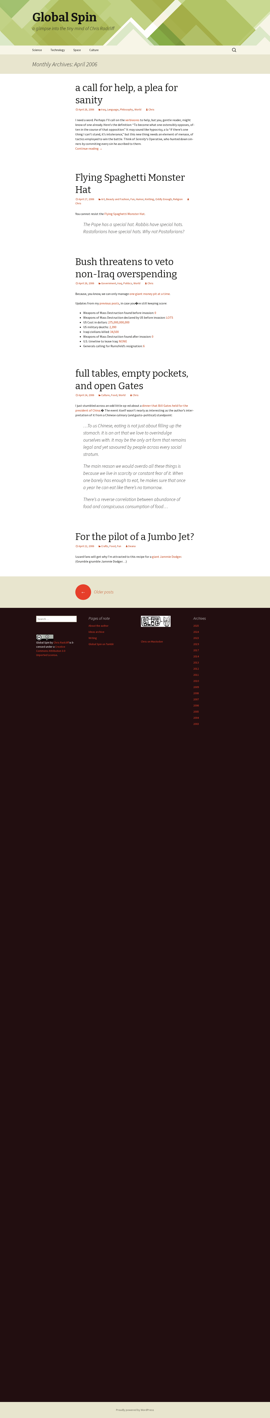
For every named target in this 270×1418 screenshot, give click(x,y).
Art (103, 199)
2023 (196, 638)
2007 (196, 699)
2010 (196, 681)
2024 (196, 632)
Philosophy (126, 109)
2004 (196, 717)
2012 (196, 668)
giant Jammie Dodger (166, 557)
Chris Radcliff (61, 642)
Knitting (149, 199)
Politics (127, 283)
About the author (99, 625)
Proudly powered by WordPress (135, 1410)
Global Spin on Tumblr (101, 644)
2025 (196, 625)
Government (108, 283)
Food (114, 395)
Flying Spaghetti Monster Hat (124, 214)
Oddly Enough (163, 199)
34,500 (114, 332)
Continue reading (88, 148)
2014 (196, 656)
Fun (132, 199)
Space (77, 50)
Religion (178, 199)
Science (37, 50)
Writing (93, 638)
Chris (151, 109)
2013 (196, 662)
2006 (196, 705)
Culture (94, 50)
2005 (196, 711)
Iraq (103, 109)
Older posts (97, 592)
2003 (196, 724)
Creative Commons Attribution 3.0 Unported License (50, 651)
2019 (196, 644)
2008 (196, 693)
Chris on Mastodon (152, 641)
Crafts (104, 546)
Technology (57, 50)
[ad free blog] (156, 621)
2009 (196, 687)
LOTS (169, 317)
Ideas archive (96, 632)
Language (113, 109)
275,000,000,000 (118, 322)
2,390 (112, 327)
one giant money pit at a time (149, 294)
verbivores (132, 120)
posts (115, 303)
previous (105, 303)
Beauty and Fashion (117, 199)
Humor (139, 199)
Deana (132, 546)
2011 (196, 675)
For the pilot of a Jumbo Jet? (134, 537)
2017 (196, 650)
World (137, 109)
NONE (123, 341)
